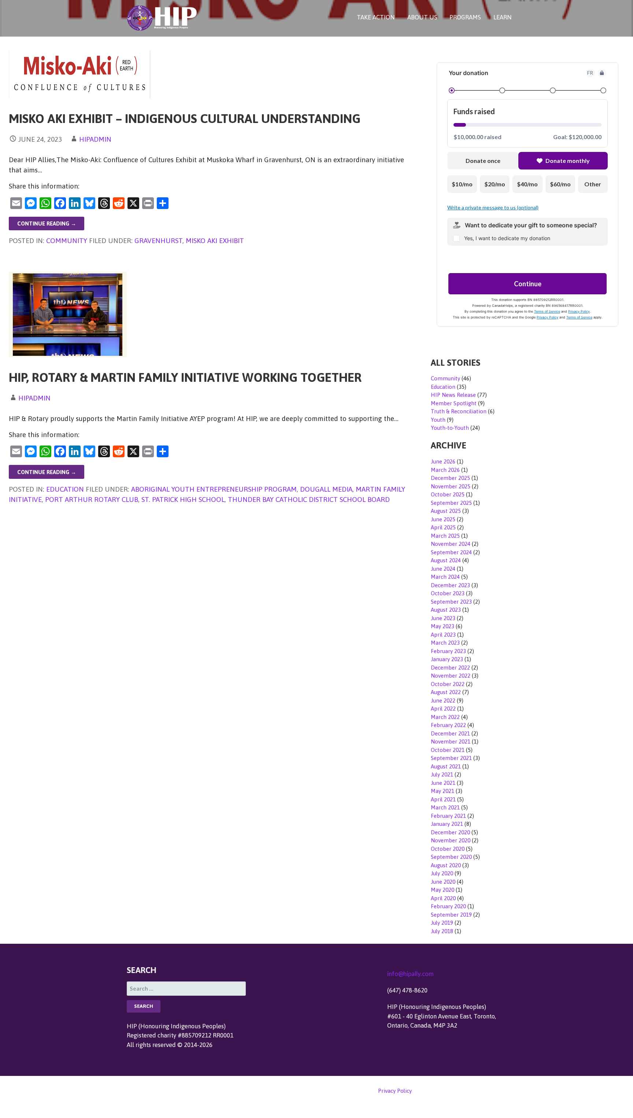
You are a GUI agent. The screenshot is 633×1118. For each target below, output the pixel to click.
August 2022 (446, 692)
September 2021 (451, 758)
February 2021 (448, 816)
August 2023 (446, 610)
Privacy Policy (394, 1091)
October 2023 (447, 593)
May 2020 (442, 890)
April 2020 (443, 898)
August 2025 (446, 511)
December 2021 (450, 733)
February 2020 (448, 906)
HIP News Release (453, 395)
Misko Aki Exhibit (215, 240)
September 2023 (451, 602)
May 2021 (442, 791)
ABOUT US (422, 17)
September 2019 (451, 915)
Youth (438, 420)
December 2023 (450, 585)
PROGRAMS (465, 17)
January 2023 (447, 659)
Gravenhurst (158, 240)
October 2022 (447, 684)
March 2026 (445, 470)
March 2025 (445, 536)
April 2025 (443, 527)
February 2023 (448, 651)
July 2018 (442, 931)
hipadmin (95, 139)
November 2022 (450, 675)
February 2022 (448, 725)
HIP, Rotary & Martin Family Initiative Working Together (185, 377)
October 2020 (447, 849)
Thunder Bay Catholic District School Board (309, 499)
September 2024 (451, 552)
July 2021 (442, 774)
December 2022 (450, 667)
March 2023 (445, 643)
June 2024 (443, 569)
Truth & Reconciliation (458, 411)
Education (65, 489)
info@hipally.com (410, 973)
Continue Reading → (46, 223)
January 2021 (447, 824)
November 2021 (450, 741)
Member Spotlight (454, 403)
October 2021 (447, 750)
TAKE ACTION (376, 17)
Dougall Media (326, 489)
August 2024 (446, 560)
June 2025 (443, 519)
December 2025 (450, 478)
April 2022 (443, 708)
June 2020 (443, 882)
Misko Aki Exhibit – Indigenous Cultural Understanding (184, 118)
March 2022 (445, 717)
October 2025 (447, 494)
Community (66, 240)
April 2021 (443, 799)
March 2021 (445, 807)
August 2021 (446, 766)
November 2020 (450, 840)
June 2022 (443, 700)
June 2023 (443, 618)
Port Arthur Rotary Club (91, 499)
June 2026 (443, 461)
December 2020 (450, 832)
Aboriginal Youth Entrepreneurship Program (214, 489)
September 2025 (451, 503)
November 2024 (450, 544)
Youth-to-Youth (450, 428)
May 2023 (442, 626)
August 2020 (446, 865)
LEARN (502, 17)
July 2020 (442, 873)
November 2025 (450, 486)
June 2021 (443, 783)
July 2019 (442, 923)
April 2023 (443, 634)
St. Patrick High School (183, 499)
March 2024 (445, 577)
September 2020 (451, 857)
